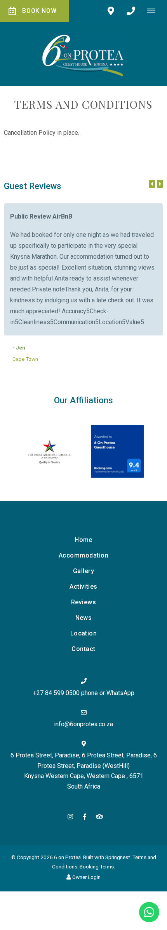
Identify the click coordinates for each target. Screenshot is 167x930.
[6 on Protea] (83, 53)
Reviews (83, 602)
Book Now (39, 10)
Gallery (83, 571)
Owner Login (86, 877)
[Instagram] (70, 816)
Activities (83, 586)
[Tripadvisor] (99, 816)
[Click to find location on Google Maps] (111, 11)
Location (83, 633)
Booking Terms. (97, 866)
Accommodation (83, 555)
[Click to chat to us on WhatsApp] (149, 912)
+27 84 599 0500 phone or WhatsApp (83, 693)
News (83, 617)
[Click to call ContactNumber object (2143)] (131, 11)
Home (83, 540)
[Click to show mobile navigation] (154, 11)
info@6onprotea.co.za (83, 724)
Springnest (117, 857)
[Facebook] (84, 816)
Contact (83, 649)
